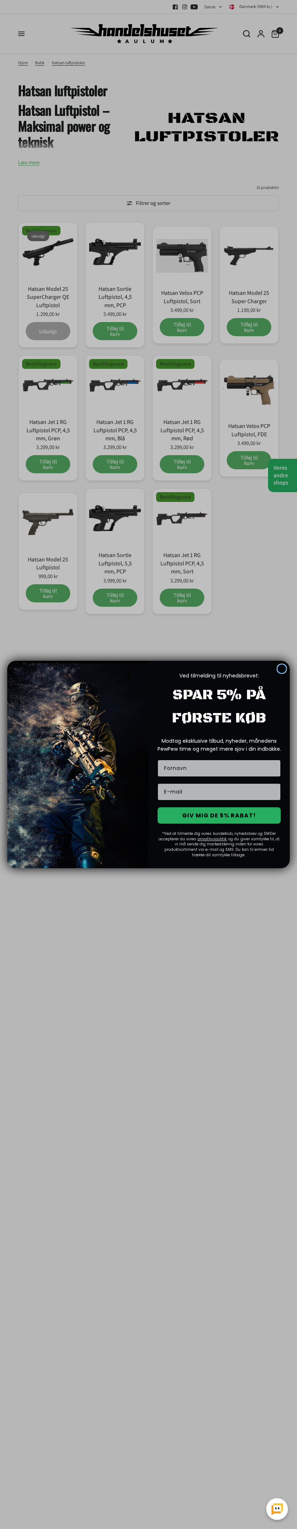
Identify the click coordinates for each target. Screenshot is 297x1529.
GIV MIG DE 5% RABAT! (219, 815)
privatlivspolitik (211, 839)
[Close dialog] (281, 668)
